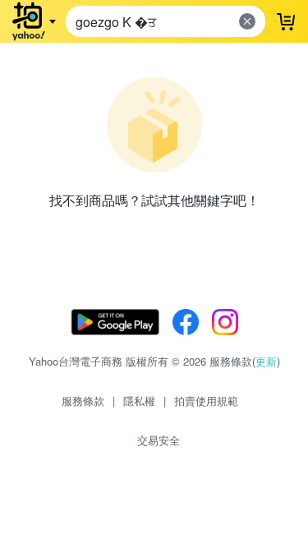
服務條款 (83, 400)
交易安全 (158, 440)
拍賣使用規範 (206, 400)
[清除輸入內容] (247, 21)
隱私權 (139, 400)
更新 (266, 361)
